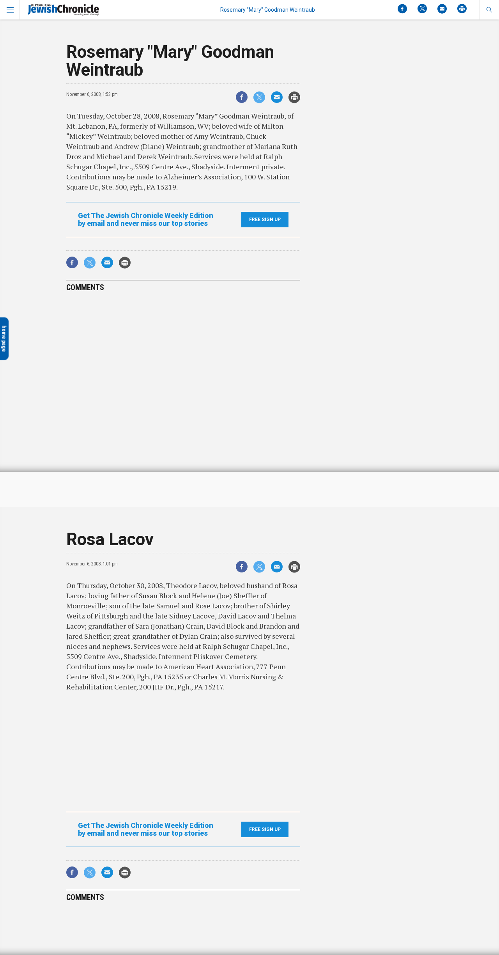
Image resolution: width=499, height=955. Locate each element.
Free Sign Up (265, 219)
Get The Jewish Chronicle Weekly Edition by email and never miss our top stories (145, 219)
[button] (489, 9)
